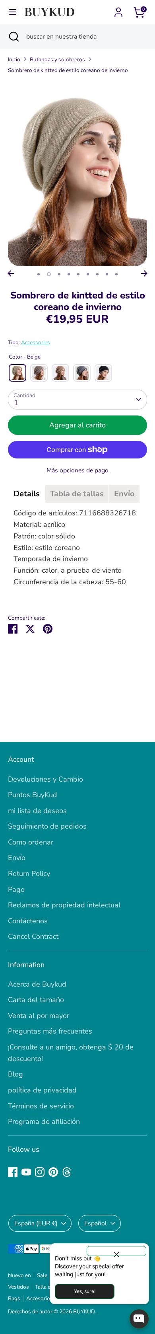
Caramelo (60, 373)
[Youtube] (26, 1172)
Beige (17, 373)
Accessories (35, 342)
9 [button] (116, 274)
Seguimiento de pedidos (47, 826)
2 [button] (49, 274)
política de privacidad (42, 1090)
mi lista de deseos (37, 810)
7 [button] (97, 274)
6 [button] (88, 274)
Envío (16, 857)
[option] (77, 174)
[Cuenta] (118, 10)
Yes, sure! (84, 1291)
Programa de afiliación (44, 1121)
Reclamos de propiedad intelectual (64, 905)
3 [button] (59, 274)
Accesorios (39, 1298)
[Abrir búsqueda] (13, 36)
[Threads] (67, 1172)
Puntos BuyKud (32, 795)
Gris (82, 373)
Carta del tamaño (36, 999)
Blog (15, 1074)
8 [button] (107, 274)
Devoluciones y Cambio (45, 779)
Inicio (14, 59)
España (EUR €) (36, 1223)
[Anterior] (10, 273)
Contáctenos (28, 921)
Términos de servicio (41, 1106)
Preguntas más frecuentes (50, 1031)
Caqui (39, 373)
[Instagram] (40, 1172)
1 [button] (38, 274)
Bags (14, 1298)
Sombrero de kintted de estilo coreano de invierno (68, 70)
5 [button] (78, 274)
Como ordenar (30, 842)
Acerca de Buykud (37, 984)
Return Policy (29, 873)
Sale (42, 1275)
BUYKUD (84, 1311)
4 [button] (69, 274)
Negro (103, 373)
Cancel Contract (33, 936)
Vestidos (18, 1287)
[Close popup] (116, 1251)
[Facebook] (12, 1172)
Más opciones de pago (77, 470)
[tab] (26, 493)
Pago (16, 889)
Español (95, 1223)
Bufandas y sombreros (57, 59)
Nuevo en (19, 1275)
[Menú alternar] (13, 12)
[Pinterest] (53, 1172)
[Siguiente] (144, 273)
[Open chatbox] (139, 1318)
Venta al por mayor (38, 1015)
